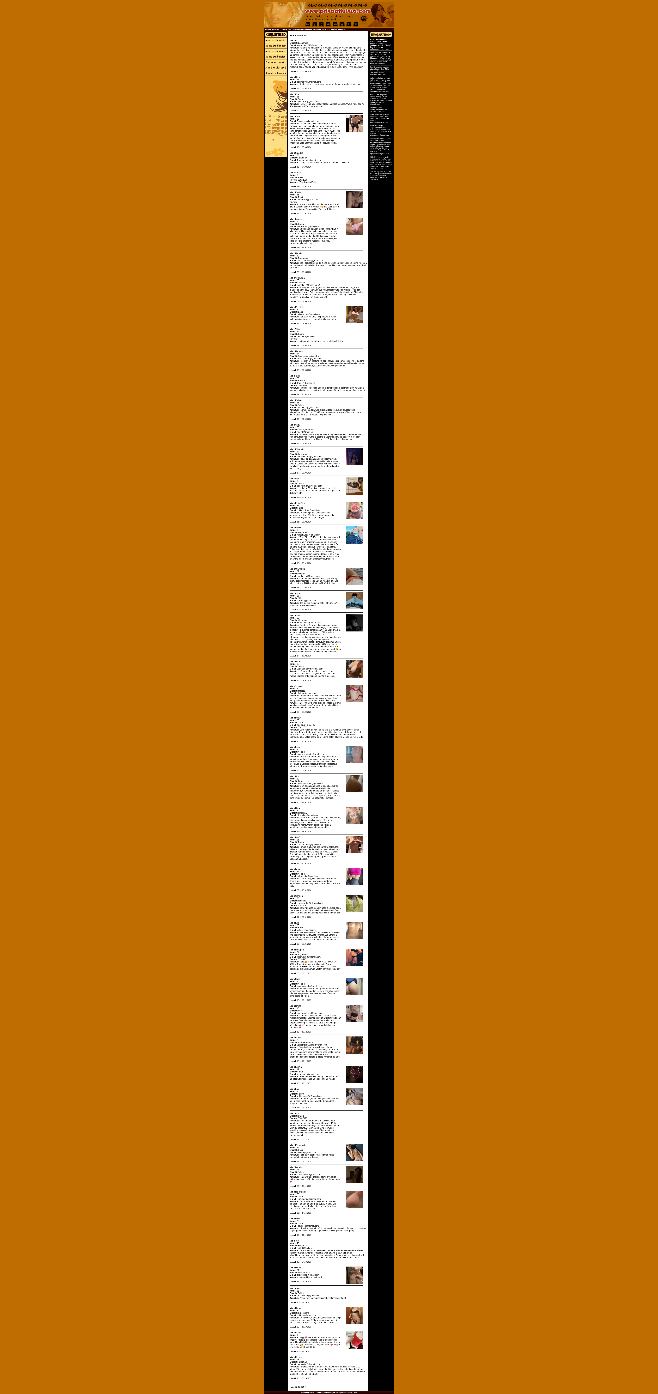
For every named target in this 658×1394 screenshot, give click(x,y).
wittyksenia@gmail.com (308, 1074)
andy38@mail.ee (305, 432)
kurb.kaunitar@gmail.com (309, 1199)
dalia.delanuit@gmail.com (309, 844)
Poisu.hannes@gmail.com (309, 358)
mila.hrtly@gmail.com (307, 1152)
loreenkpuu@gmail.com (308, 226)
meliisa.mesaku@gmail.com (310, 783)
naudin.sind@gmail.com (308, 576)
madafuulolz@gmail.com (308, 535)
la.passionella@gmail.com (309, 986)
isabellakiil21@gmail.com (309, 1174)
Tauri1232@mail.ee (306, 383)
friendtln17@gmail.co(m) (308, 285)
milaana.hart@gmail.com (308, 314)
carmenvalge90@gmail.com (310, 903)
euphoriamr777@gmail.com (310, 45)
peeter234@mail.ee (306, 725)
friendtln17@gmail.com (308, 407)
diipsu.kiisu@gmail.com (308, 1275)
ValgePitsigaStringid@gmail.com (312, 1045)
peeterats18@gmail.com (308, 1364)
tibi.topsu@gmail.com (307, 1315)
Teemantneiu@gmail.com (309, 82)
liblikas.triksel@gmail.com (309, 510)
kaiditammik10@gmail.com (309, 1096)
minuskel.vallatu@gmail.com (310, 754)
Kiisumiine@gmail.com (307, 815)
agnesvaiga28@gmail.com (309, 486)
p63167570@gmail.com (308, 1295)
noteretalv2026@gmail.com (310, 260)
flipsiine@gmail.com (306, 600)
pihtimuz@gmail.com (306, 693)
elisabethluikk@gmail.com (309, 456)
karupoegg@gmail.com (308, 1226)
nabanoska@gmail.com (308, 876)
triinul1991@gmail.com (308, 101)
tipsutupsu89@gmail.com (309, 957)
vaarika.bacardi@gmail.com (310, 669)
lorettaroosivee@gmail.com (309, 1013)
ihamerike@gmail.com (307, 199)
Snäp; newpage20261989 (309, 623)
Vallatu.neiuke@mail (306, 930)
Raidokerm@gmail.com (308, 121)
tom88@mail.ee (304, 1248)
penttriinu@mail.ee (306, 336)
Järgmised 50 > (298, 1387)
